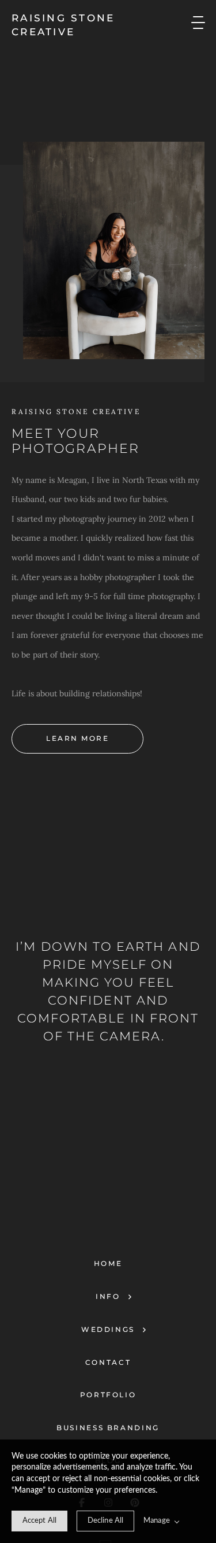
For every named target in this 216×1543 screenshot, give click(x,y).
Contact (108, 1362)
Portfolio (108, 1394)
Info (108, 1296)
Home (108, 1263)
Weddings (108, 1329)
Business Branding (108, 1427)
